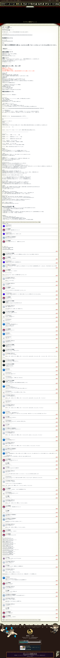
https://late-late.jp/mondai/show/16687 (8, 552)
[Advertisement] (30, 14)
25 (31, 222)
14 (15, 222)
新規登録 (57, 0)
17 (19, 222)
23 (28, 222)
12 (12, 222)
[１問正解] (12, 253)
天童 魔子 (9, 240)
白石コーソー (10, 236)
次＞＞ (37, 222)
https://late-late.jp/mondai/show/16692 (8, 247)
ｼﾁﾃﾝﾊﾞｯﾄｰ (9, 253)
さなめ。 (9, 277)
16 (18, 222)
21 (25, 222)
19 (22, 222)
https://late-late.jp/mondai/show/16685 (8, 550)
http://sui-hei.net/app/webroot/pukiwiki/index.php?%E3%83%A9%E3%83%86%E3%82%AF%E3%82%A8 (24, 108)
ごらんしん (9, 315)
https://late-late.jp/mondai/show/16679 (8, 540)
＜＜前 (6, 222)
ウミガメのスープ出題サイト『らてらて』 (7, 0)
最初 (3, 222)
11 (10, 222)
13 (13, 222)
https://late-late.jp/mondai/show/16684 (8, 548)
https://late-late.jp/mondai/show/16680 (8, 542)
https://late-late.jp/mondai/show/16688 (8, 554)
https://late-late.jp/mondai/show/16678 (8, 538)
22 (27, 222)
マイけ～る (9, 232)
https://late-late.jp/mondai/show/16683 (8, 546)
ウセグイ (32, 656)
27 (34, 222)
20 (24, 222)
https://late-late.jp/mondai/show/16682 (8, 544)
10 (9, 222)
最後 (39, 222)
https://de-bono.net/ (16, 166)
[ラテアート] (13, 277)
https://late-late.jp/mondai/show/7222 (16, 116)
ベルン (9, 323)
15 (16, 222)
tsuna (8, 416)
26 (33, 222)
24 (30, 222)
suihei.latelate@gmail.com (34, 637)
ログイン (53, 0)
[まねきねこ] (14, 236)
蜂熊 (8, 510)
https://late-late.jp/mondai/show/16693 (8, 249)
